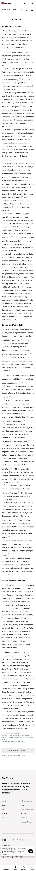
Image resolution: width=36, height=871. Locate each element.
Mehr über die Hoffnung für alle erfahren (13, 741)
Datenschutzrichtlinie (17, 852)
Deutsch (3, 755)
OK (31, 851)
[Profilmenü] (31, 3)
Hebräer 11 (4, 9)
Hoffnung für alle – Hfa (13, 755)
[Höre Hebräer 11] (26, 10)
